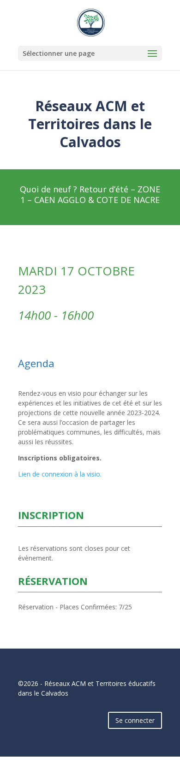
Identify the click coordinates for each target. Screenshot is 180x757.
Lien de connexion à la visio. (60, 474)
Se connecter (135, 720)
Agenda (36, 363)
